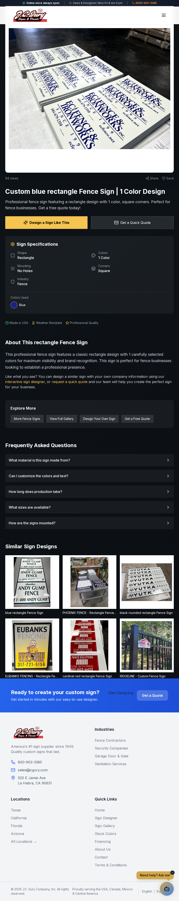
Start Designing (120, 693)
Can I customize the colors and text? (38, 476)
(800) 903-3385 (146, 3)
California (19, 818)
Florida (16, 826)
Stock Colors (105, 833)
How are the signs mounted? (32, 523)
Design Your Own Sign (99, 419)
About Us (103, 849)
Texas (16, 810)
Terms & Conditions (111, 865)
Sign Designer (106, 818)
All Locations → (24, 841)
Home (100, 810)
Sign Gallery (105, 826)
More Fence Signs (27, 419)
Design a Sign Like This (49, 222)
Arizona (17, 833)
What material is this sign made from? (39, 460)
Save (170, 178)
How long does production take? (35, 491)
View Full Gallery (62, 419)
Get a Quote (152, 695)
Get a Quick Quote (135, 222)
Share (154, 178)
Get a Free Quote (137, 419)
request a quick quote (70, 382)
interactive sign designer (25, 382)
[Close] (170, 41)
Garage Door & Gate (111, 756)
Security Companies (111, 748)
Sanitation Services (110, 764)
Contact (101, 857)
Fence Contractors (110, 740)
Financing (103, 841)
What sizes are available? (30, 507)
